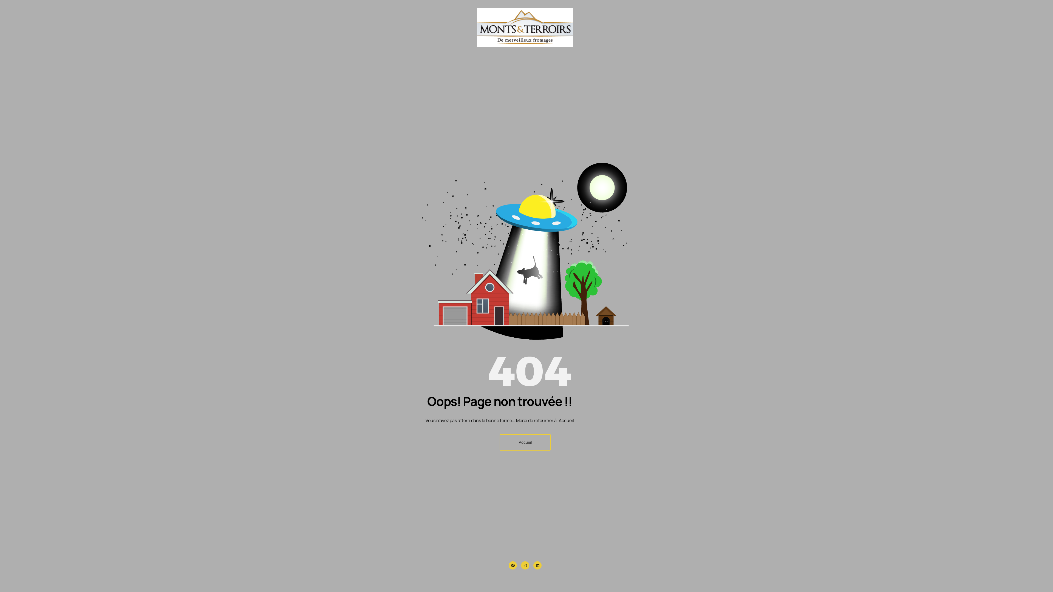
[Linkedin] (537, 565)
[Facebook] (513, 565)
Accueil (525, 442)
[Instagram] (525, 565)
